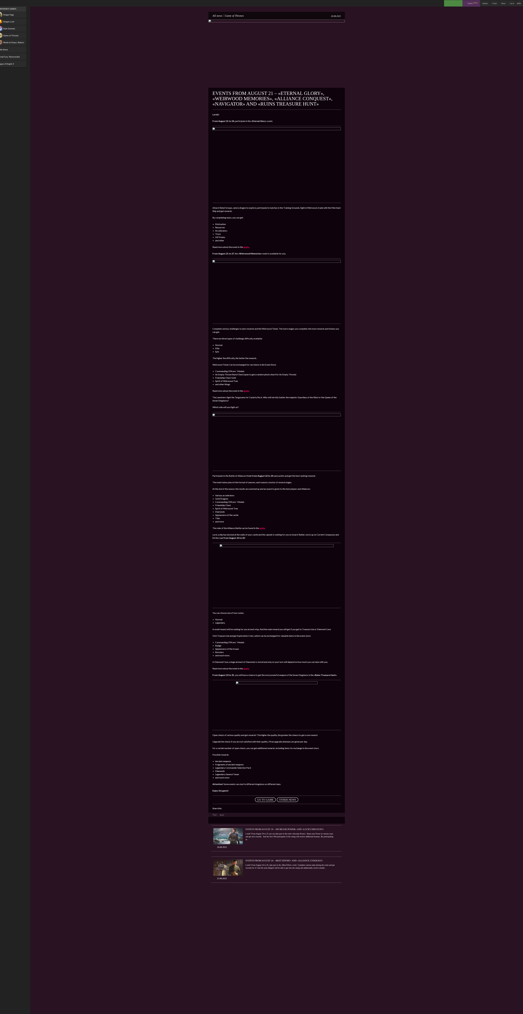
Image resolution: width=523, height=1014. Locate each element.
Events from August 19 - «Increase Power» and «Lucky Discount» (285, 829)
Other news (287, 799)
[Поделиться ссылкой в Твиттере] (249, 808)
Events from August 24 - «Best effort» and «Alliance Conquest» (284, 860)
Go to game (265, 799)
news (222, 815)
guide (246, 247)
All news (217, 15)
